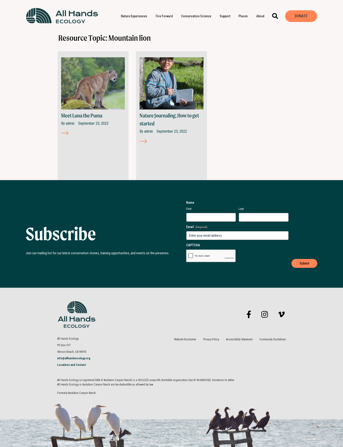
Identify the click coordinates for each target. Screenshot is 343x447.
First (189, 209)
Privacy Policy (211, 339)
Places (243, 16)
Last (241, 209)
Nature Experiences (134, 16)
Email (196, 227)
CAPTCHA (193, 245)
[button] (275, 16)
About (260, 16)
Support (225, 16)
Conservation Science (196, 16)
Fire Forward (164, 16)
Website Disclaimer (185, 339)
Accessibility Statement (239, 339)
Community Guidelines (272, 339)
